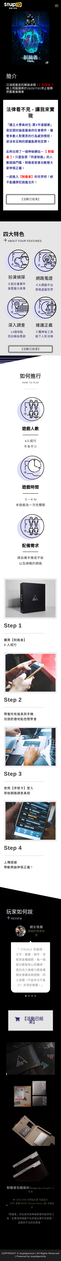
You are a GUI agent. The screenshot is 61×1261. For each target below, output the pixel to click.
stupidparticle (38, 1256)
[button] (56, 5)
